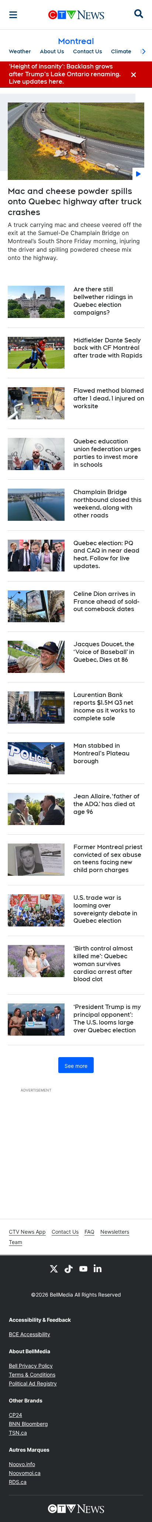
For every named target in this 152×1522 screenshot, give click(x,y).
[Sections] (13, 14)
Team (15, 1242)
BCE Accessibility (29, 1334)
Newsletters (114, 1231)
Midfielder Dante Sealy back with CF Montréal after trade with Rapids (107, 348)
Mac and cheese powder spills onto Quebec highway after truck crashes (75, 201)
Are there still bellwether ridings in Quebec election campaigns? (103, 301)
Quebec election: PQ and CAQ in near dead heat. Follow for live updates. (106, 555)
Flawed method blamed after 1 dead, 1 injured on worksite (108, 398)
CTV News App (27, 1231)
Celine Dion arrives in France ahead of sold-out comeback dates (106, 601)
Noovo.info (22, 1464)
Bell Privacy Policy (31, 1365)
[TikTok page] (68, 1268)
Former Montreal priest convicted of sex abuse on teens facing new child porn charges (107, 859)
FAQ (89, 1231)
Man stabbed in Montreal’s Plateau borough (101, 753)
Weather (20, 51)
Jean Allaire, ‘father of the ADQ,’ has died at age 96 (106, 804)
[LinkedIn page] (98, 1268)
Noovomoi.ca (25, 1473)
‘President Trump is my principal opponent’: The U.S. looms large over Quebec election (107, 1018)
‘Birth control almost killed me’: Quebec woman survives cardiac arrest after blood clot (103, 964)
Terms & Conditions (32, 1374)
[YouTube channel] (83, 1268)
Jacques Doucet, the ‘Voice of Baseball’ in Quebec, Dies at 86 (103, 652)
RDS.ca (18, 1482)
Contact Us (87, 51)
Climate (121, 51)
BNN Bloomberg (28, 1424)
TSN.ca (18, 1432)
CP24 (15, 1415)
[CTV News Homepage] (76, 14)
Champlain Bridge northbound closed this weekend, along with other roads (107, 504)
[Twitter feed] (53, 1268)
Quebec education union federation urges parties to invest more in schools (107, 453)
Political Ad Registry (33, 1383)
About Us (52, 51)
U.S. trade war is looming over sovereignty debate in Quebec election (105, 909)
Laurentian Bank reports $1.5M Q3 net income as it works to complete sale (104, 706)
